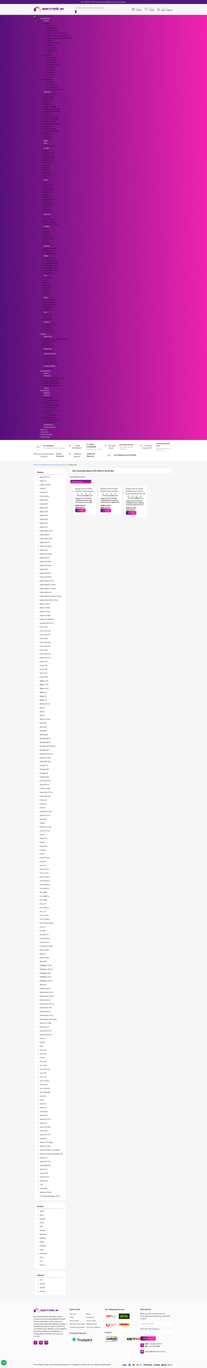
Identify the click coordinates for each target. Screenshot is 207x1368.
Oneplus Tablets (49, 366)
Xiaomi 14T (44, 1115)
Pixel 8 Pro (44, 846)
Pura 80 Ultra (48, 329)
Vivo (45, 275)
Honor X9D (47, 207)
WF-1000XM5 (52, 415)
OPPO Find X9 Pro (50, 302)
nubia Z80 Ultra (45, 761)
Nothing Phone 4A (50, 253)
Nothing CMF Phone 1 (48, 746)
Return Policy (74, 1321)
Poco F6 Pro (44, 869)
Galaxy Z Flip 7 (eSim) (51, 119)
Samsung (47, 92)
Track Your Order (46, 434)
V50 (41, 1046)
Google (46, 148)
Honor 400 (47, 202)
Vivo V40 (43, 1065)
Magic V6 (47, 182)
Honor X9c (44, 673)
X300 (46, 280)
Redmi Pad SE (48, 351)
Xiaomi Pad (48, 336)
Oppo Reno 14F (45, 796)
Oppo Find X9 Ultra (50, 305)
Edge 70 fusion (45, 485)
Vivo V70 (47, 285)
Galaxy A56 (48, 133)
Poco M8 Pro (51, 70)
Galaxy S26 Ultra (45, 577)
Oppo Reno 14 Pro (46, 792)
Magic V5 (47, 195)
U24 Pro (43, 1042)
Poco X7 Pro (51, 75)
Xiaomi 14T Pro (45, 1119)
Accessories (44, 390)
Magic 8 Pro (48, 192)
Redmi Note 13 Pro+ (47, 996)
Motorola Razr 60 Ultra (51, 224)
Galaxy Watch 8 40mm (51, 381)
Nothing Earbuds (49, 417)
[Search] (76, 11)
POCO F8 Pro (51, 60)
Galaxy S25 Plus (45, 561)
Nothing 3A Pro (45, 738)
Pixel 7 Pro (47, 175)
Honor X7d (47, 209)
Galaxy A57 (48, 102)
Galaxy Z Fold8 (49, 97)
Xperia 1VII (43, 1181)
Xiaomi (46, 21)
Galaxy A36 (48, 136)
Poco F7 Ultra (44, 877)
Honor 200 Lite (45, 631)
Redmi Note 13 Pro (46, 992)
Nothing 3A (44, 735)
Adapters (47, 393)
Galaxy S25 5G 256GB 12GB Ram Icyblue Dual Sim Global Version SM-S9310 (83, 501)
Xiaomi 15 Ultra (52, 50)
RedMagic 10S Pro (46, 969)
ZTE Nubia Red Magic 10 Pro (50, 1196)
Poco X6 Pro (44, 908)
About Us (43, 430)
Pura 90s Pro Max (50, 324)
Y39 (41, 1185)
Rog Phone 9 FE (45, 1031)
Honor (46, 180)
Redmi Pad (47, 349)
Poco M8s (50, 72)
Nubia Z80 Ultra (49, 273)
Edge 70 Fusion (49, 219)
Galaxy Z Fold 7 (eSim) (51, 116)
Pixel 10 (46, 168)
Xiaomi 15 (50, 53)
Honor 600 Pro (49, 185)
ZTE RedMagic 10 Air (51, 265)
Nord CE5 (47, 244)
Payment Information (77, 1327)
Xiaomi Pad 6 (48, 346)
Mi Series (47, 23)
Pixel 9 (42, 854)
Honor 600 (47, 187)
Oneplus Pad (48, 368)
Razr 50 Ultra (44, 950)
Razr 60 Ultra (44, 958)
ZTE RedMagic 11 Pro (51, 261)
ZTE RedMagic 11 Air (50, 263)
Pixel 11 (46, 150)
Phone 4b (43, 804)
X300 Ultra (47, 278)
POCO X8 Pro (51, 62)
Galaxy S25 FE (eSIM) (51, 131)
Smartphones (45, 18)
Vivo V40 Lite (45, 1069)
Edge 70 (43, 481)
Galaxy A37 (48, 104)
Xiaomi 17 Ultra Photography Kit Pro (59, 38)
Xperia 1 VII (47, 319)
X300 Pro (43, 1108)
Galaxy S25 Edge (50, 128)
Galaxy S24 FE (45, 542)
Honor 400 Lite (49, 204)
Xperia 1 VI (43, 1169)
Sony (45, 312)
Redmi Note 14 (45, 1000)
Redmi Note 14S (45, 1008)
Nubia (46, 256)
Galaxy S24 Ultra (45, 546)
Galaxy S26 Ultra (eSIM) (52, 111)
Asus (45, 143)
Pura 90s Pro (48, 327)
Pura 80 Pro (44, 935)
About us (73, 1314)
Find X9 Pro (44, 492)
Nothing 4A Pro (49, 251)
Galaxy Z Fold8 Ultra (50, 94)
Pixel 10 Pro (48, 163)
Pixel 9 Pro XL (48, 173)
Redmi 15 (50, 82)
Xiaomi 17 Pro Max (53, 43)
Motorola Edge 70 (50, 221)
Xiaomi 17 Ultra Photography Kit (58, 35)
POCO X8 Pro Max (53, 65)
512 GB (42, 1284)
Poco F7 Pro (44, 873)
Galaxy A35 (44, 508)
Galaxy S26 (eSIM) (50, 106)
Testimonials (45, 437)
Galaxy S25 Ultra (49, 121)
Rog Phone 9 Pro (46, 1035)
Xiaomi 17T (51, 26)
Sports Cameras (50, 427)
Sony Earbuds (48, 412)
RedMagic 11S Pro (50, 258)
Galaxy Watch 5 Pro (47, 581)
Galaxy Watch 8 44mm (51, 383)
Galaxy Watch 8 (45, 592)
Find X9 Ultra (44, 496)
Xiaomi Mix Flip (45, 1165)
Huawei (46, 322)
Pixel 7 (46, 177)
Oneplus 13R (44, 769)
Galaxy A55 (44, 519)
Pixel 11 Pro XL (49, 155)
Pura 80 (43, 931)
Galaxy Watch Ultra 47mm (52, 385)
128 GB (42, 1287)
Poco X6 (43, 904)
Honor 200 (44, 627)
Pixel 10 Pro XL (49, 160)
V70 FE (42, 1058)
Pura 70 (42, 927)
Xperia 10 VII (48, 314)
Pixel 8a (42, 850)
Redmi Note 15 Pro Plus (55, 89)
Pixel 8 (42, 842)
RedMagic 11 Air (45, 973)
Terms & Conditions (93, 1327)
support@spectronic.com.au (155, 1351)
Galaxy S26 (44, 569)
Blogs (88, 1314)
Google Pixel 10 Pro (47, 623)
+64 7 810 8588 (154, 1346)
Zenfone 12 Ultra (45, 1192)
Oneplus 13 (44, 765)
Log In (163, 10)
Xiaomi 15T (51, 45)
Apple (46, 141)
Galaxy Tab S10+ (49, 356)
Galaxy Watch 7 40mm (48, 585)
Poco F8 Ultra (51, 58)
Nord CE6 (47, 234)
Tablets (43, 334)
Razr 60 (42, 954)
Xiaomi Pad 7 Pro (49, 341)
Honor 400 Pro (49, 199)
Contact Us (44, 432)
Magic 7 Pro (48, 197)
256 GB (42, 1291)
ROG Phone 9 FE (49, 146)
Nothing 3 (43, 731)
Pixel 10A (47, 165)
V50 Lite (43, 1050)
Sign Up (169, 10)
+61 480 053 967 (156, 1344)
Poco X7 (50, 77)
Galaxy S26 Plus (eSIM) (51, 109)
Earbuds (47, 395)
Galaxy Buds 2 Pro (53, 410)
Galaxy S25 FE (45, 558)
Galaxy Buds (48, 403)
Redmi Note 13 (45, 988)
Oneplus (47, 226)
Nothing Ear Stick (53, 420)
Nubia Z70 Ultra (45, 758)
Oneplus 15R (48, 239)
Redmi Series (48, 79)
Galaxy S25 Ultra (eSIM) (52, 124)
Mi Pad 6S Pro (45, 704)
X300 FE (47, 283)
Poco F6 (43, 865)
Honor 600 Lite (49, 190)
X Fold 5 (46, 290)
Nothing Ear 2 (52, 422)
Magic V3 (43, 692)
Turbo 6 (46, 231)
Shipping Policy (91, 1324)
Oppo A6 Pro (48, 310)
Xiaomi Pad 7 (48, 344)
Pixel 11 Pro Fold (49, 153)
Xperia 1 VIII (48, 317)
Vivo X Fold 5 (44, 1081)
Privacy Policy (91, 1321)
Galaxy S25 (48, 126)
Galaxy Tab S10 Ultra (51, 363)
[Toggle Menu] (34, 16)
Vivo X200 (44, 1084)
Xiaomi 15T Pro (52, 48)
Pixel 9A (46, 170)
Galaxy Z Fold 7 (49, 114)
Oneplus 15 (48, 236)
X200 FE (43, 1096)
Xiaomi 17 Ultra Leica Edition (56, 33)
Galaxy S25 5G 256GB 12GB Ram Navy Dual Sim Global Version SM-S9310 (110, 500)
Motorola (47, 214)
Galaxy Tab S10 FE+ (50, 359)
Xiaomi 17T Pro (52, 28)
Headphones (48, 425)
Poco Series (48, 55)
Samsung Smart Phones (59, 465)
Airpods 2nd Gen (53, 400)
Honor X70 (47, 212)
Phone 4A (43, 800)
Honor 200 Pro (45, 635)
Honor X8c (44, 669)
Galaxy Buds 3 (52, 407)
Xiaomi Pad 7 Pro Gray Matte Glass (55, 339)
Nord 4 (42, 708)
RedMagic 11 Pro (46, 977)
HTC (41, 1226)
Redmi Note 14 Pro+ (47, 1004)
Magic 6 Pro (44, 681)
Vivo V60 (47, 292)
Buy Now (80, 510)
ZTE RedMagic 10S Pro (51, 268)
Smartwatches (45, 371)
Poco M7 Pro (44, 888)
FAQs (72, 1317)
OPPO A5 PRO (45, 781)
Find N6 (42, 488)
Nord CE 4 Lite (45, 719)
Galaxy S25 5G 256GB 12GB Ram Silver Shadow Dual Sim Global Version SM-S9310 (135, 504)
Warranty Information (77, 1324)
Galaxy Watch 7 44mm (48, 588)
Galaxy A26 (48, 138)
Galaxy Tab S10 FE (50, 361)
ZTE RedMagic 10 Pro (51, 270)
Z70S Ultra (43, 1188)
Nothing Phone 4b (50, 248)
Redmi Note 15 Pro (53, 87)
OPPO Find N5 (45, 788)
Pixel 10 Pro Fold (49, 158)
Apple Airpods (48, 398)
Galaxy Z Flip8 (48, 99)
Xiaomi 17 (50, 40)
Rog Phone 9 (44, 1027)
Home (36, 465)
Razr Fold (47, 217)
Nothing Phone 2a (46, 754)
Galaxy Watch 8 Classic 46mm (54, 378)
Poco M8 (50, 67)
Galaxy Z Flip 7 (45, 604)
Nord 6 (46, 229)
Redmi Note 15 (52, 84)
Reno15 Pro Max (49, 300)
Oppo (46, 297)
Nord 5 (46, 241)
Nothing (47, 246)
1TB (41, 1280)
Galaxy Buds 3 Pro (53, 405)
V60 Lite (47, 295)
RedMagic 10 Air (45, 965)
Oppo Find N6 (48, 307)
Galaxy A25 (44, 500)
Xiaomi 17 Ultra (52, 31)
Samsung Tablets (50, 354)
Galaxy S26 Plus (45, 573)
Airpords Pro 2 (45, 477)
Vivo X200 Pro (45, 1088)
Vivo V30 (43, 1061)
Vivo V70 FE (48, 288)
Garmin (46, 373)
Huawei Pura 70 (49, 332)
